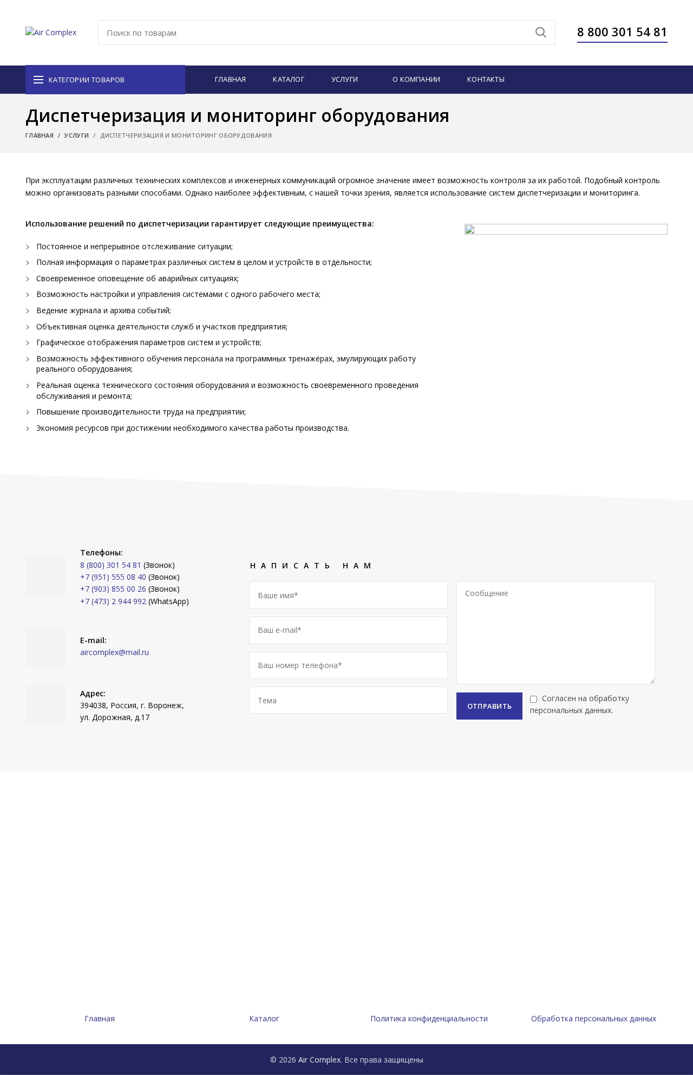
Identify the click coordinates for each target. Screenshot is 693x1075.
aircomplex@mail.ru (114, 652)
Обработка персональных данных (593, 1018)
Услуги (76, 135)
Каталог (264, 1018)
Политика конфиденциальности (429, 1018)
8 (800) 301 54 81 (110, 565)
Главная (39, 135)
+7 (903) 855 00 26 (113, 589)
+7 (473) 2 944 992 (113, 601)
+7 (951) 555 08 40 (113, 577)
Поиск (540, 32)
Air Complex (319, 1059)
